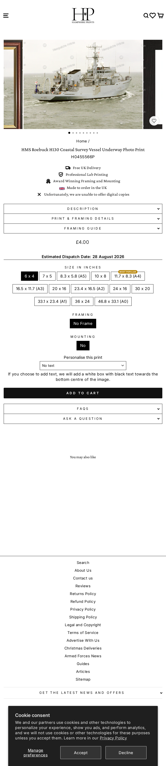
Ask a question (83, 419)
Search (83, 562)
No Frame (83, 323)
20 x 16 (59, 288)
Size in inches (83, 267)
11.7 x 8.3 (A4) (127, 276)
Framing (83, 315)
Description (83, 209)
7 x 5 (47, 276)
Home (81, 141)
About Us (83, 570)
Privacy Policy (113, 738)
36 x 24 (82, 301)
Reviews (83, 586)
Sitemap (83, 679)
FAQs (83, 409)
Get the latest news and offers (81, 693)
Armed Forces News (83, 656)
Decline (126, 752)
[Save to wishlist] (154, 121)
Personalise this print (83, 357)
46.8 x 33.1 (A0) (113, 301)
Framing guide (83, 228)
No (83, 345)
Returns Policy (83, 594)
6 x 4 (29, 276)
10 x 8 (100, 276)
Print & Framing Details (83, 218)
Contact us (83, 578)
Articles (83, 671)
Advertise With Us (83, 640)
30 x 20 (142, 288)
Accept (81, 752)
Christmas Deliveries (83, 648)
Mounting (83, 337)
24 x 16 (120, 288)
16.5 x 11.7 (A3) (30, 288)
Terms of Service (82, 632)
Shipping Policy (83, 617)
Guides (83, 664)
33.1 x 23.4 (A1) (52, 301)
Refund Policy (83, 601)
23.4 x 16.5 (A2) (89, 288)
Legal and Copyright (83, 625)
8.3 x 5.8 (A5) (73, 276)
